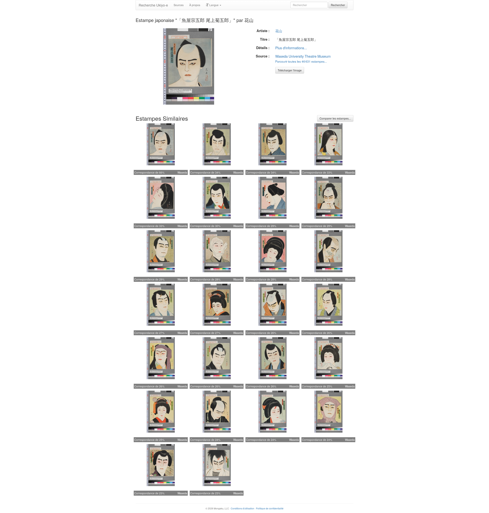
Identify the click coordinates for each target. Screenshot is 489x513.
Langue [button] (214, 5)
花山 (278, 30)
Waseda (182, 172)
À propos (194, 5)
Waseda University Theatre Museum (303, 56)
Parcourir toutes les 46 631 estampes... (301, 61)
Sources (179, 5)
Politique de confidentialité (269, 508)
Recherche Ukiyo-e (153, 4)
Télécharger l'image (290, 70)
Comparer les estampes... (335, 118)
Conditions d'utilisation (242, 508)
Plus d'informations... (291, 47)
